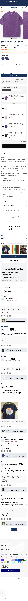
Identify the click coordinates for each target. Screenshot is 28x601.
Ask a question (14, 260)
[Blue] (3, 59)
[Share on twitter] (4, 316)
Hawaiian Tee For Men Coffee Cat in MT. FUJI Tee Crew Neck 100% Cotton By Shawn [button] (15, 431)
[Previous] (1, 24)
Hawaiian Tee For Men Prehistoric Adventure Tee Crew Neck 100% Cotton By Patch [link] (16, 133)
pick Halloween (14, 3)
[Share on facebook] (2, 316)
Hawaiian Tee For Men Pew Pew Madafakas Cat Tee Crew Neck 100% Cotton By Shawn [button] (15, 350)
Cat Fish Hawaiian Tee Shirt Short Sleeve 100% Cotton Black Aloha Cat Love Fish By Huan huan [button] (15, 378)
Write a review (14, 256)
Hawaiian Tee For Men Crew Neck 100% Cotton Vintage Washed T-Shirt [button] (15, 456)
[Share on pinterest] (7, 316)
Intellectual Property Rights (21, 580)
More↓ (16, 83)
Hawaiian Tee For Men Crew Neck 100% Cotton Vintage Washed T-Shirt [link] (17, 96)
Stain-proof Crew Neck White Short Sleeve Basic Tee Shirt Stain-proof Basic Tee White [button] (15, 321)
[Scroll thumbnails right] (25, 249)
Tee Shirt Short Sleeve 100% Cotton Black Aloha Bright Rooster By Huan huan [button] (15, 490)
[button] (20, 45)
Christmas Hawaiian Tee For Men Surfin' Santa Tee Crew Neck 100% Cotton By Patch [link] (16, 115)
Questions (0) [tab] (20, 287)
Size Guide (17, 62)
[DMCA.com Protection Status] (4, 568)
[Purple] (7, 59)
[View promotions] (25, 52)
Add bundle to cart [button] (14, 146)
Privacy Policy (5, 580)
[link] (6, 98)
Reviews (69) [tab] (7, 287)
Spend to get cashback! (10, 47)
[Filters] (2, 291)
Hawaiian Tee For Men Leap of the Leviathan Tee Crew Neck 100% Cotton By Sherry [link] (16, 106)
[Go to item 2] (15, 249)
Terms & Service (12, 580)
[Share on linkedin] (10, 316)
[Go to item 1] (6, 249)
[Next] (26, 24)
